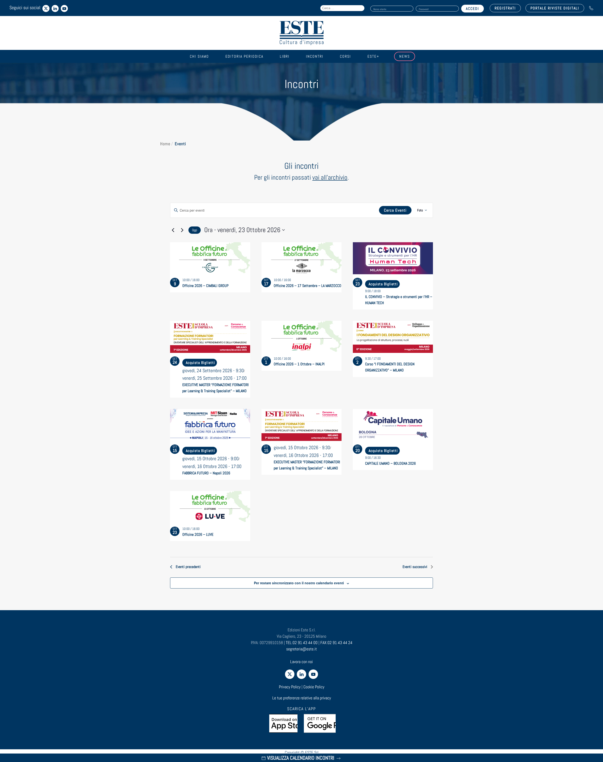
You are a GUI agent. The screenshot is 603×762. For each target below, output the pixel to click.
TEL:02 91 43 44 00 (302, 642)
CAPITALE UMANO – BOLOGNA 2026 (390, 463)
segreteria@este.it (301, 649)
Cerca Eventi (395, 210)
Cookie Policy (313, 686)
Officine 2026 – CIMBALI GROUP (205, 285)
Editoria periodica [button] (244, 56)
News (404, 56)
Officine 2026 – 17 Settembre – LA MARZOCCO (307, 285)
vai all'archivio (329, 177)
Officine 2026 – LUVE (197, 534)
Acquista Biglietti (383, 284)
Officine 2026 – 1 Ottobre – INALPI (299, 364)
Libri (284, 56)
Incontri (314, 56)
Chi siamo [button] (199, 56)
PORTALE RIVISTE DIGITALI (554, 8)
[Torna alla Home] (301, 33)
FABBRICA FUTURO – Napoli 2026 (206, 473)
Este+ (373, 56)
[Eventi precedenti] (173, 230)
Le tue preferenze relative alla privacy (301, 698)
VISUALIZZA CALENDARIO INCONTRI (300, 757)
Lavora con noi (301, 661)
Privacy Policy (290, 686)
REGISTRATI (505, 8)
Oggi (194, 230)
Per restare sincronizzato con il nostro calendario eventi (299, 583)
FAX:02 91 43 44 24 (336, 642)
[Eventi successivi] (182, 230)
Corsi (345, 56)
